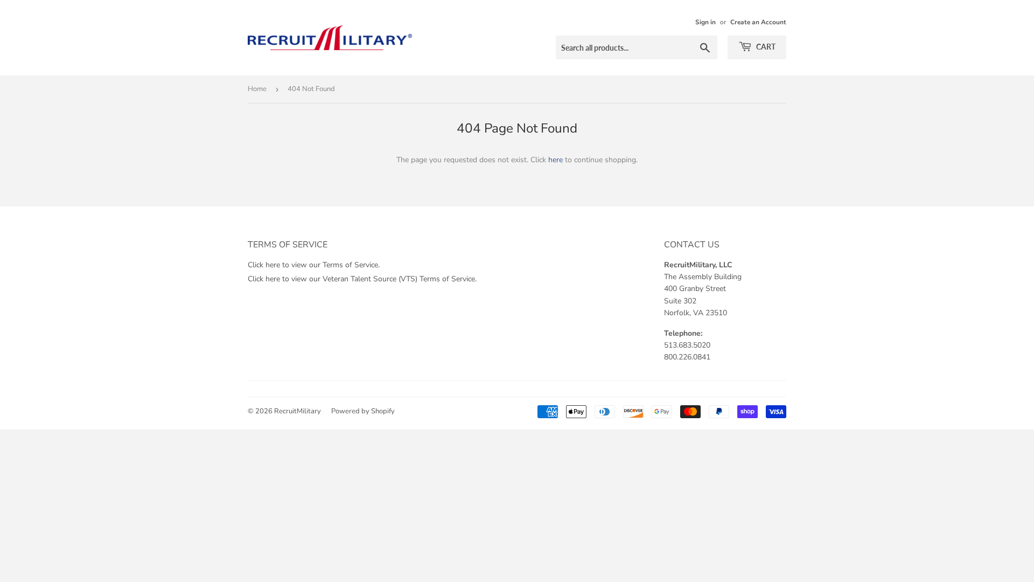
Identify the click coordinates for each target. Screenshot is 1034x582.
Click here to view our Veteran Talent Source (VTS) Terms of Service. (362, 279)
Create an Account (758, 22)
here (555, 160)
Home (257, 89)
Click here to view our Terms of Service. (314, 265)
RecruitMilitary (297, 411)
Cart (765, 46)
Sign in (705, 22)
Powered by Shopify (363, 411)
